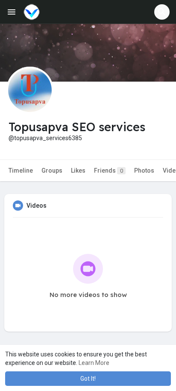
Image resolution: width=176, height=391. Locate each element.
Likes (78, 170)
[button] (162, 12)
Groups (51, 170)
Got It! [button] (88, 378)
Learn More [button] (94, 362)
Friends (108, 170)
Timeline (21, 170)
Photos (144, 170)
